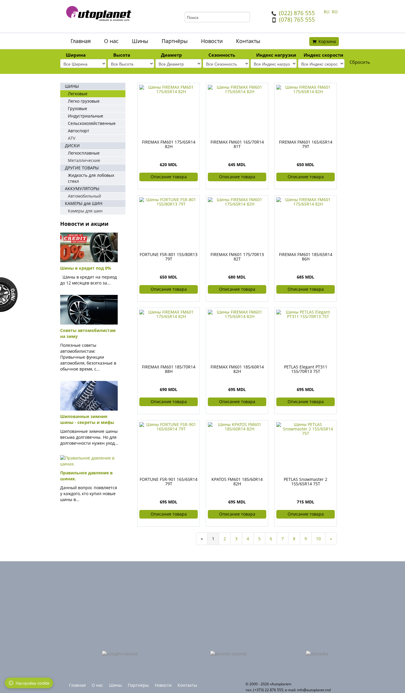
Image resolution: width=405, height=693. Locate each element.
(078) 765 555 (297, 19)
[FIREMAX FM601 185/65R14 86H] (305, 201)
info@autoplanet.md (314, 689)
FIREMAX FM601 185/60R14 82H (237, 369)
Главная (81, 40)
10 (318, 538)
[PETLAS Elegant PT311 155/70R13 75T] (305, 314)
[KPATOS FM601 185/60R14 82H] (237, 426)
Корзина (327, 41)
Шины (140, 40)
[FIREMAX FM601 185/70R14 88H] (168, 314)
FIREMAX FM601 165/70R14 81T (237, 144)
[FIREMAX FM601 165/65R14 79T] (305, 89)
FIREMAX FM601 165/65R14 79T (305, 144)
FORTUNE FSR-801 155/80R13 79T (168, 257)
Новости (212, 40)
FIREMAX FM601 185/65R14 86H (305, 257)
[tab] (83, 55)
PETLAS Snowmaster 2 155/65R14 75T (305, 481)
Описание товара (169, 176)
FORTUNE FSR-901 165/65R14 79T (168, 481)
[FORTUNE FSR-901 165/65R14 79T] (168, 426)
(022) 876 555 (297, 13)
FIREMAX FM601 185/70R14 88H (168, 369)
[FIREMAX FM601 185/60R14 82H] (237, 314)
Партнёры (175, 40)
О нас (111, 40)
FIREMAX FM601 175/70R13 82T (237, 257)
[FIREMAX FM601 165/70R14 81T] (237, 89)
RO (335, 12)
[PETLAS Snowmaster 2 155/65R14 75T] (305, 428)
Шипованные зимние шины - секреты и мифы (87, 419)
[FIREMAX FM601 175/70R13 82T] (237, 201)
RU (327, 12)
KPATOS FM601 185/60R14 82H (237, 481)
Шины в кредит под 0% (85, 268)
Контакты (248, 40)
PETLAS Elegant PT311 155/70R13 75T (305, 369)
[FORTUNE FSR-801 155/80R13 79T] (168, 201)
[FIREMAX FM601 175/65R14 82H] (168, 89)
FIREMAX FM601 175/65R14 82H (168, 144)
